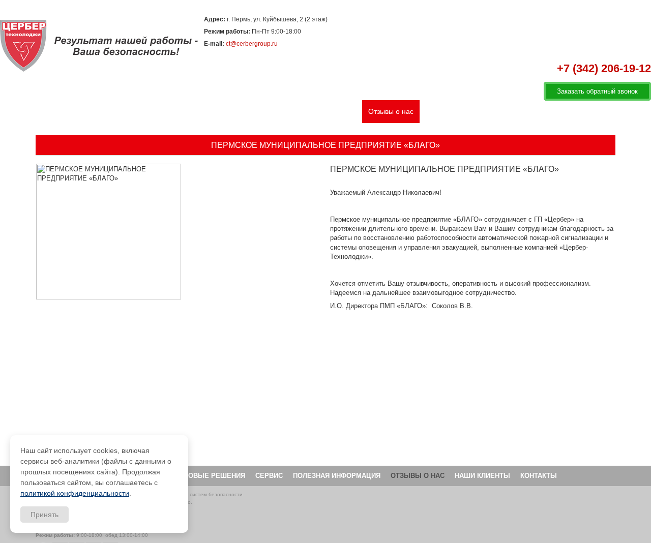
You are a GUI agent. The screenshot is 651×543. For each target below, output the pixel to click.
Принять (44, 514)
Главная (55, 111)
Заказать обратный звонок (597, 91)
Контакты (501, 111)
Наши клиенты (450, 111)
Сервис (253, 111)
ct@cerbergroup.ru (252, 43)
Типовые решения (198, 111)
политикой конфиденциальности (74, 493)
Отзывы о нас (390, 111)
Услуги (145, 111)
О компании (101, 111)
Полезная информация (317, 111)
